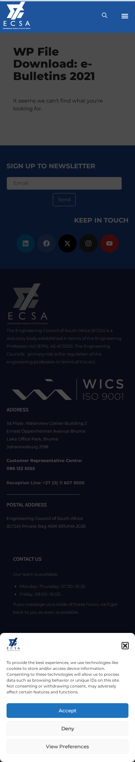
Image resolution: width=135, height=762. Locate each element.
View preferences (67, 746)
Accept (67, 710)
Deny (67, 728)
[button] (125, 645)
